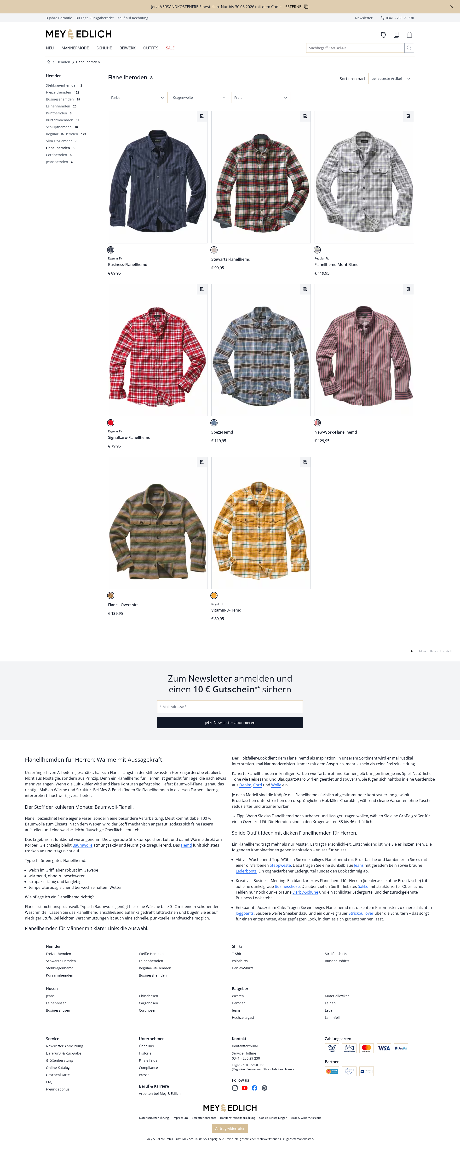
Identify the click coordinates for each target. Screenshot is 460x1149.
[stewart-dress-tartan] (214, 250)
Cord (257, 785)
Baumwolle (82, 845)
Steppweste (280, 865)
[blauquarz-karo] (214, 422)
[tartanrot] (110, 422)
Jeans (359, 865)
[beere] (317, 422)
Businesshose (287, 886)
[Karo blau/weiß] (317, 250)
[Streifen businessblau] (110, 250)
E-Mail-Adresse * (173, 706)
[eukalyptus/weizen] (110, 595)
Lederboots (246, 871)
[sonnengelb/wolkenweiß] (214, 595)
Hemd (186, 845)
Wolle (276, 785)
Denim (245, 785)
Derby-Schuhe (305, 892)
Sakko (363, 886)
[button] (391, 78)
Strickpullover (361, 913)
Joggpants (245, 913)
